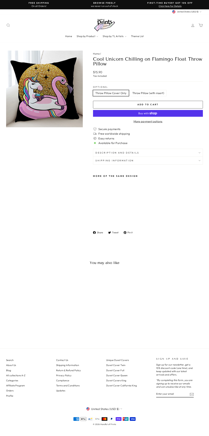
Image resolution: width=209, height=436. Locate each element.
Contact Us (62, 360)
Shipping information (114, 160)
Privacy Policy (63, 375)
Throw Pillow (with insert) (148, 93)
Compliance (62, 380)
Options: (100, 87)
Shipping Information (67, 365)
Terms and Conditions (68, 385)
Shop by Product (86, 36)
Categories (12, 380)
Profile (9, 395)
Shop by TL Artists (113, 36)
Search (10, 360)
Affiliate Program (15, 385)
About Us (11, 365)
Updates (60, 390)
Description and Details (117, 152)
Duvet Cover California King (121, 385)
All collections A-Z (16, 375)
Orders (10, 390)
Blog (8, 370)
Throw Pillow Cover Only (110, 93)
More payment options (148, 121)
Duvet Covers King (116, 380)
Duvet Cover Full (115, 370)
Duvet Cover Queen (117, 375)
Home (68, 36)
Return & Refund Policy (68, 370)
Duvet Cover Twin (115, 365)
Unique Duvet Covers (117, 360)
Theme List (137, 36)
